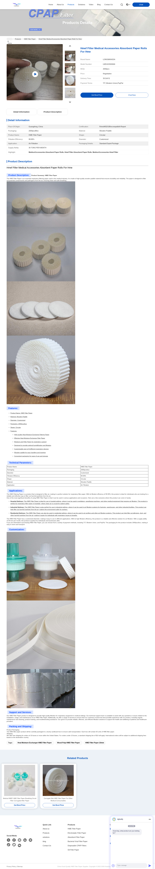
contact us (108, 4)
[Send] (149, 865)
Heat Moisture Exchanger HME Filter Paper (35, 743)
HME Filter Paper (30, 39)
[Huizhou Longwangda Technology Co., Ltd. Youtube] (30, 840)
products (71, 4)
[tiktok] (8, 844)
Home (51, 4)
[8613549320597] (14, 844)
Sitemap (20, 866)
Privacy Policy (11, 866)
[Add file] (113, 865)
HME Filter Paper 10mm (94, 743)
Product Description (53, 112)
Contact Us (47, 846)
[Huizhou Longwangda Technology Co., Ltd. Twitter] (8, 840)
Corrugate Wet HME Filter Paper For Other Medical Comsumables (58, 799)
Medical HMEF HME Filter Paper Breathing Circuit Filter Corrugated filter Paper (19, 799)
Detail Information (21, 112)
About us (46, 829)
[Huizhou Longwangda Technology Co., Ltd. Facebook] (14, 840)
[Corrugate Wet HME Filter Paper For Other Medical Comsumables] (58, 780)
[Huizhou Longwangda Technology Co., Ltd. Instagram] (19, 840)
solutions (81, 4)
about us (60, 4)
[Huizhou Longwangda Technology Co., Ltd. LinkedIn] (25, 840)
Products (18, 39)
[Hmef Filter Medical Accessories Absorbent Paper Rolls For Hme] (35, 72)
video (91, 4)
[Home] (18, 827)
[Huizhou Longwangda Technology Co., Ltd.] (16, 4)
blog (99, 4)
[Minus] (149, 819)
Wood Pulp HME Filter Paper (68, 743)
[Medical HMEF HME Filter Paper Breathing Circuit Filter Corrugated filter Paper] (19, 780)
